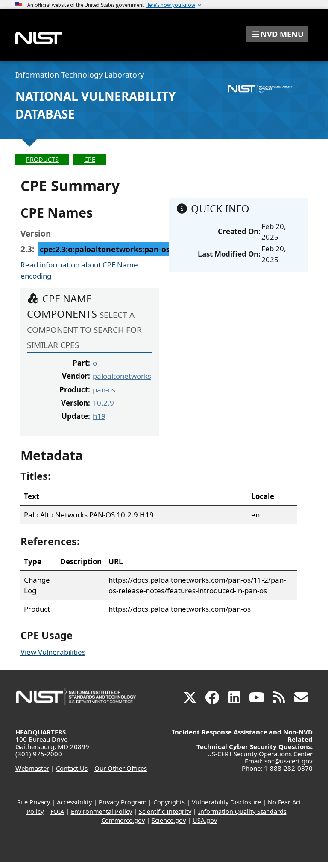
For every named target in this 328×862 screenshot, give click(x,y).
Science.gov (169, 820)
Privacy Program (122, 802)
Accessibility (74, 802)
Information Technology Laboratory (79, 75)
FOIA (57, 811)
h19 (99, 416)
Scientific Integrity (165, 811)
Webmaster (32, 768)
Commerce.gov (123, 820)
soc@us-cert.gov (288, 761)
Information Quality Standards (242, 811)
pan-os (104, 390)
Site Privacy (33, 802)
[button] (277, 34)
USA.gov (205, 820)
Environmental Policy (101, 811)
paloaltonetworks (122, 376)
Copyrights (169, 802)
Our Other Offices (120, 768)
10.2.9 (103, 403)
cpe (89, 159)
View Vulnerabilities (52, 652)
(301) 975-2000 (38, 753)
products (42, 159)
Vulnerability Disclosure (226, 802)
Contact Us (72, 768)
